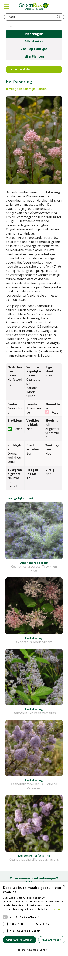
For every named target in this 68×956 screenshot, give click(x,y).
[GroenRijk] (34, 6)
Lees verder (56, 909)
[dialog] (34, 919)
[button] (34, 949)
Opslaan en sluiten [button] (19, 939)
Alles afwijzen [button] (52, 939)
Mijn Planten (34, 56)
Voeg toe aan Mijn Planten (28, 89)
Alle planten (34, 41)
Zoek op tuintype (34, 49)
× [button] (63, 885)
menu (6, 6)
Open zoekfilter (22, 69)
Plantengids (34, 34)
